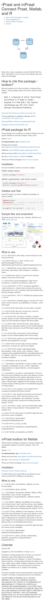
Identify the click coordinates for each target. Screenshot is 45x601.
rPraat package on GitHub (16, 460)
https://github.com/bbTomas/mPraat (30, 456)
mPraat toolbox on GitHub (16, 156)
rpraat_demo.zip (11, 219)
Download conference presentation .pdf (15, 125)
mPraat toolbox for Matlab (14, 21)
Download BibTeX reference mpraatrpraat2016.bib (18, 121)
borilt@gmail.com (29, 552)
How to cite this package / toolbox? (17, 17)
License (8, 24)
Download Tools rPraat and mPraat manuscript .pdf (18, 113)
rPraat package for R (13, 19)
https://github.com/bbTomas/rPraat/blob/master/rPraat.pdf (21, 147)
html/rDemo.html (24, 142)
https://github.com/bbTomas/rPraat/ (29, 153)
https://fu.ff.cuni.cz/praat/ (30, 159)
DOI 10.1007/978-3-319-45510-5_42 (19, 117)
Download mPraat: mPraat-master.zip (14, 471)
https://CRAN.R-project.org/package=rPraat (23, 150)
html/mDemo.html (25, 453)
